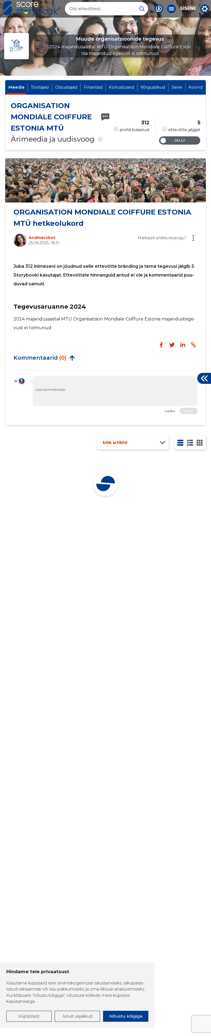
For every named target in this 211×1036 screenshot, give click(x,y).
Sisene (188, 8)
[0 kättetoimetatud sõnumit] (105, 117)
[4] (199, 442)
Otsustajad (66, 87)
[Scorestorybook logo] (31, 8)
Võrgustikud (152, 87)
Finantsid (93, 87)
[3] (190, 442)
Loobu (170, 411)
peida (72, 358)
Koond (195, 87)
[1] (180, 442)
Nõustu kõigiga (125, 1016)
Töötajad (40, 87)
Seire (177, 87)
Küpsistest (28, 1016)
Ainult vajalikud (77, 1016)
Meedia (16, 87)
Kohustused (121, 87)
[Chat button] (158, 8)
